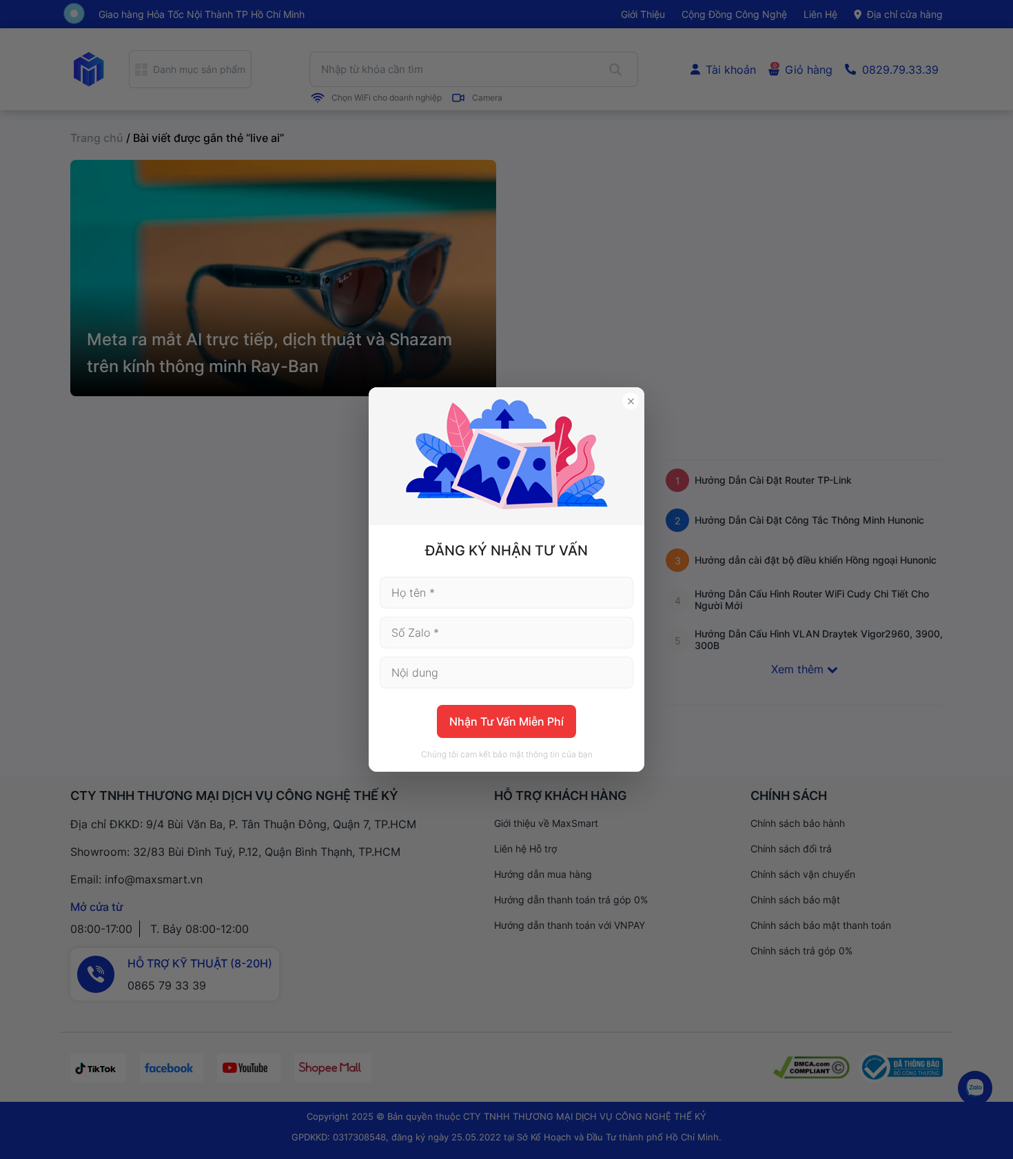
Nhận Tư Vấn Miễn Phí (506, 721)
